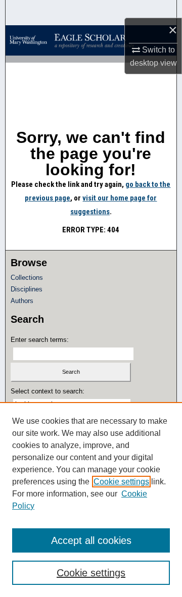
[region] (91, 499)
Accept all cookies (91, 540)
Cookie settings (121, 481)
